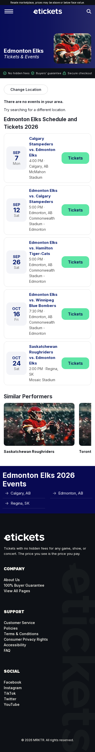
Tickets (75, 158)
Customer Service (19, 622)
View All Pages (17, 591)
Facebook (12, 682)
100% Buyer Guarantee (24, 585)
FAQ (7, 650)
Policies (11, 628)
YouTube (12, 704)
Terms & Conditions (21, 634)
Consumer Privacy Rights (26, 639)
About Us (12, 580)
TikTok (10, 693)
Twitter (10, 699)
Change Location (25, 89)
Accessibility (15, 645)
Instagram (13, 688)
